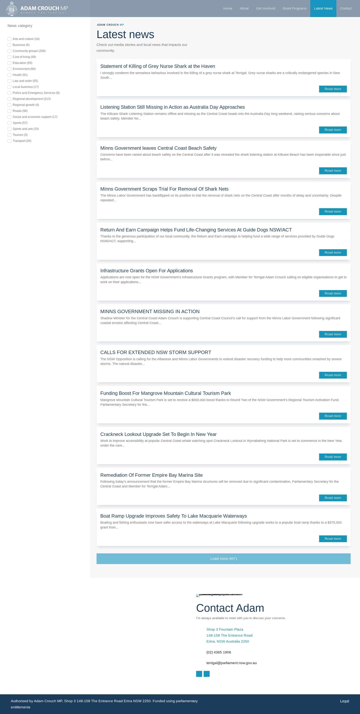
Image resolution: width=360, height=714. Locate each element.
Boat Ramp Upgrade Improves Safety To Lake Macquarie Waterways (173, 516)
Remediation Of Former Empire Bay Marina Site (151, 475)
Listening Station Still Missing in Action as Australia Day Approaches (172, 107)
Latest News (323, 8)
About (244, 8)
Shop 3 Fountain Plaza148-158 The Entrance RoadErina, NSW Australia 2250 (229, 635)
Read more (333, 89)
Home (227, 8)
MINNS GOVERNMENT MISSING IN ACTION (150, 311)
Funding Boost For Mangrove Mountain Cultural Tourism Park (165, 393)
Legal (344, 701)
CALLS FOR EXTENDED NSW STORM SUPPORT (155, 352)
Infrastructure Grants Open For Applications (146, 270)
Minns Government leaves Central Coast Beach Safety (158, 148)
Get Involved (265, 8)
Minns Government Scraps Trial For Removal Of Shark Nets (164, 189)
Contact (346, 8)
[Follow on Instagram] (207, 674)
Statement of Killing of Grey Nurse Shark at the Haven (157, 66)
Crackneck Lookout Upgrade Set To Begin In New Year (158, 434)
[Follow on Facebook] (199, 674)
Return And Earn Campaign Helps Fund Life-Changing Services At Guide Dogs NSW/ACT (196, 230)
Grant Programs (295, 8)
